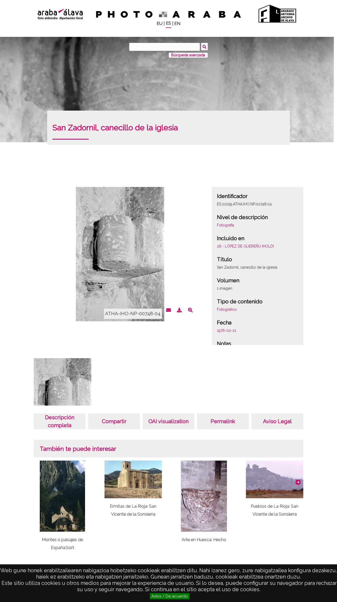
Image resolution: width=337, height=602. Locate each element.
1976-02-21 (226, 330)
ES (168, 23)
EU (159, 23)
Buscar (204, 47)
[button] (298, 482)
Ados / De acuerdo (169, 596)
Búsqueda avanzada (188, 55)
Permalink (223, 421)
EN (177, 23)
